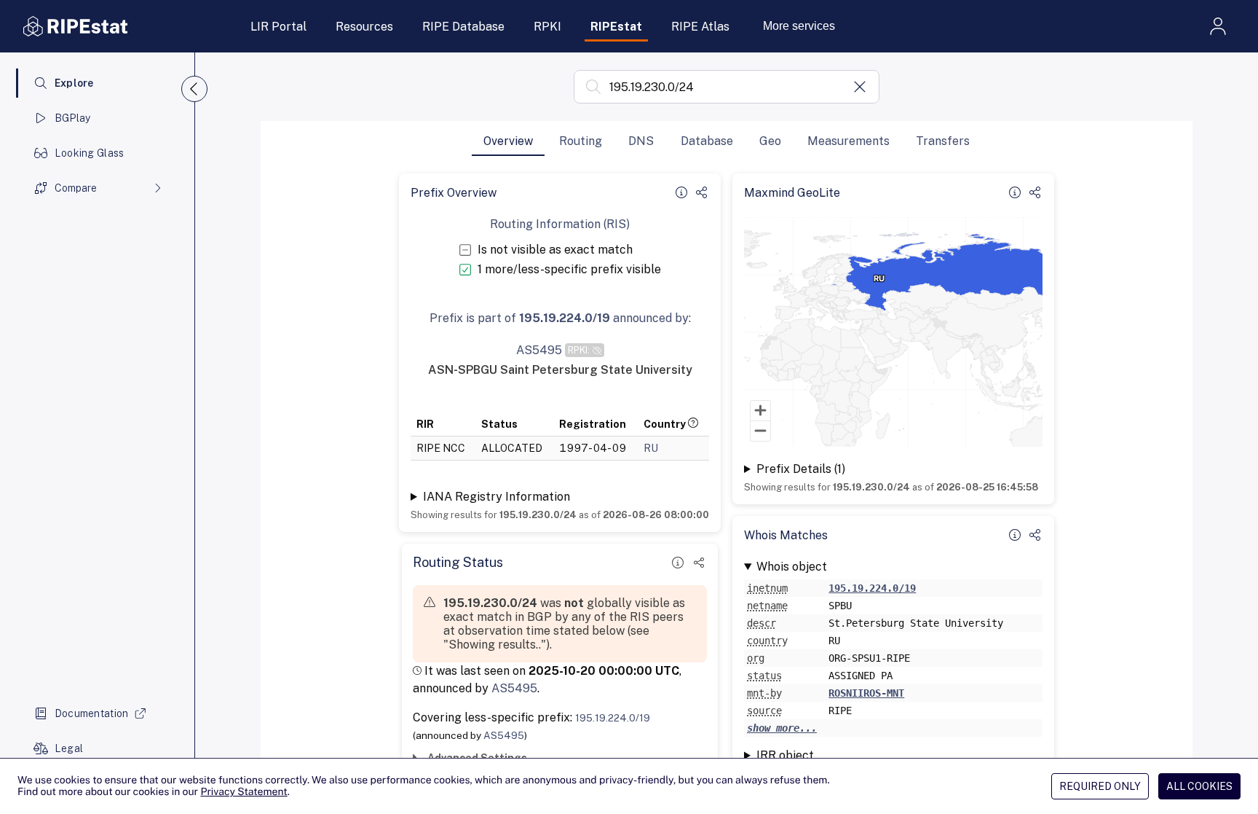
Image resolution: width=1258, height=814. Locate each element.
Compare (76, 188)
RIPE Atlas (700, 27)
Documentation (92, 713)
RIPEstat (616, 27)
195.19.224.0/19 (612, 718)
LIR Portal (278, 27)
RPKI (547, 27)
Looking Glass (89, 153)
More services (799, 26)
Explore (74, 83)
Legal (69, 748)
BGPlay (73, 118)
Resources (364, 27)
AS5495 (514, 688)
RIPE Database (463, 27)
